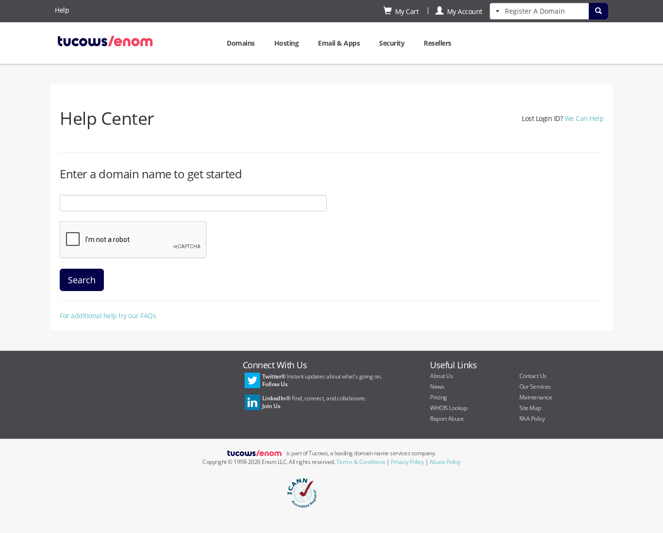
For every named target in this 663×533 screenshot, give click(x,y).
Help (62, 10)
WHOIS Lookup (448, 408)
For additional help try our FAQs (108, 315)
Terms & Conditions (360, 462)
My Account (463, 11)
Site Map (530, 408)
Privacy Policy (407, 462)
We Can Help (584, 118)
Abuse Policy (445, 462)
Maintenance (535, 397)
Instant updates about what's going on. (322, 380)
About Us (441, 376)
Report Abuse (447, 418)
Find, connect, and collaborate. (314, 402)
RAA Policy (532, 418)
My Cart (405, 11)
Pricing (438, 397)
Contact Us (533, 376)
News (437, 386)
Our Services (535, 386)
